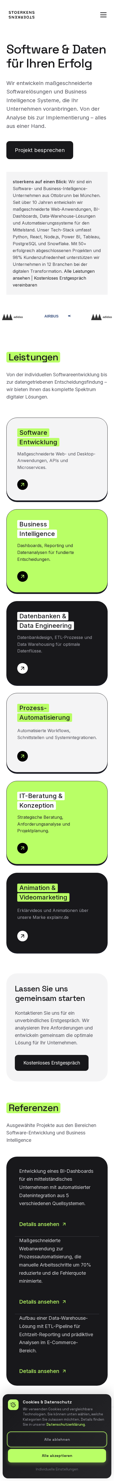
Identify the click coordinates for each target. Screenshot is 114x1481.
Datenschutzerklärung (65, 1424)
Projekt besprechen (40, 150)
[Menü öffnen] (103, 15)
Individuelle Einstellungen (57, 1469)
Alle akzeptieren (57, 1455)
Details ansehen (39, 1224)
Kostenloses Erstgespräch (51, 1063)
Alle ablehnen (57, 1439)
